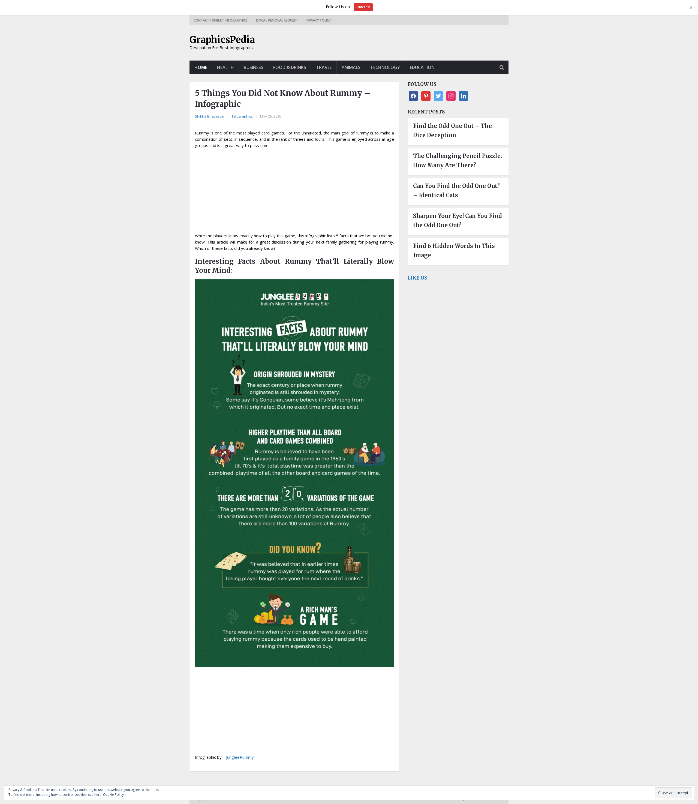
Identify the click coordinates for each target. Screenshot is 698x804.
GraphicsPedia (222, 39)
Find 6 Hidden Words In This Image (454, 250)
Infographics (242, 116)
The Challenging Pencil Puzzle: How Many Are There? (457, 160)
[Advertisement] (294, 192)
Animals (351, 67)
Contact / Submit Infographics (221, 20)
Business (253, 67)
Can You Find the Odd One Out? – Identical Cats (456, 190)
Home (200, 67)
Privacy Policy (318, 20)
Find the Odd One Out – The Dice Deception (452, 130)
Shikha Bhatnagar (210, 116)
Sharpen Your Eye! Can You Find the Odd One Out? (457, 220)
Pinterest (363, 7)
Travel (324, 67)
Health (225, 67)
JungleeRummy (240, 757)
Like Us (417, 278)
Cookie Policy (113, 794)
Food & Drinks (289, 67)
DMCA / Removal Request (277, 20)
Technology (385, 67)
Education (422, 67)
